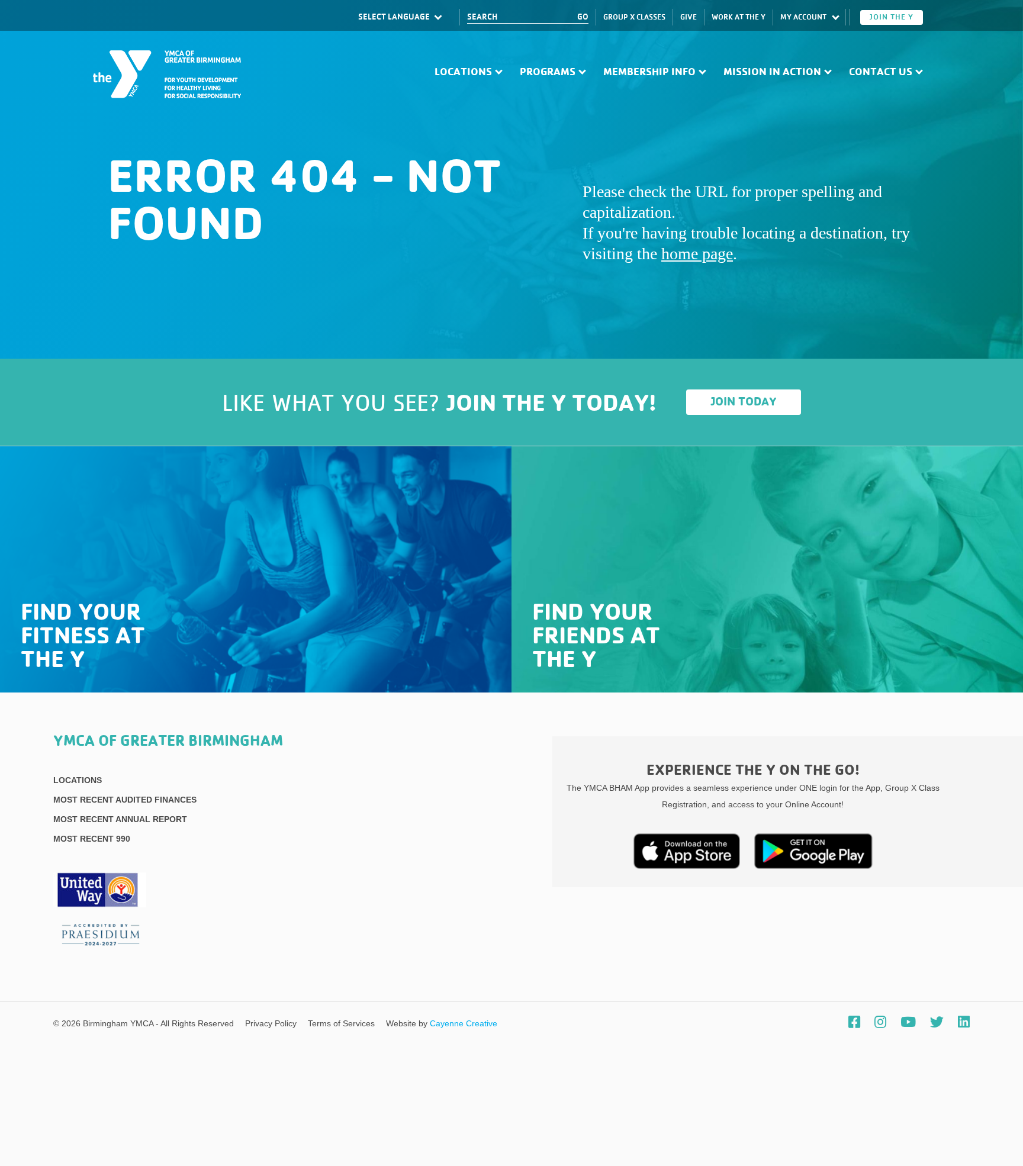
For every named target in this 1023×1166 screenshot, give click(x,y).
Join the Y (891, 17)
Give (688, 17)
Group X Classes (634, 17)
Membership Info (649, 72)
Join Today (744, 402)
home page (697, 253)
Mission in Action (772, 72)
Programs (547, 72)
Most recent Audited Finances (125, 799)
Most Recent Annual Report (120, 819)
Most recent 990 (91, 838)
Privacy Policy (272, 1023)
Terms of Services (342, 1023)
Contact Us (880, 72)
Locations (463, 72)
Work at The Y (738, 17)
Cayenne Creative (463, 1023)
